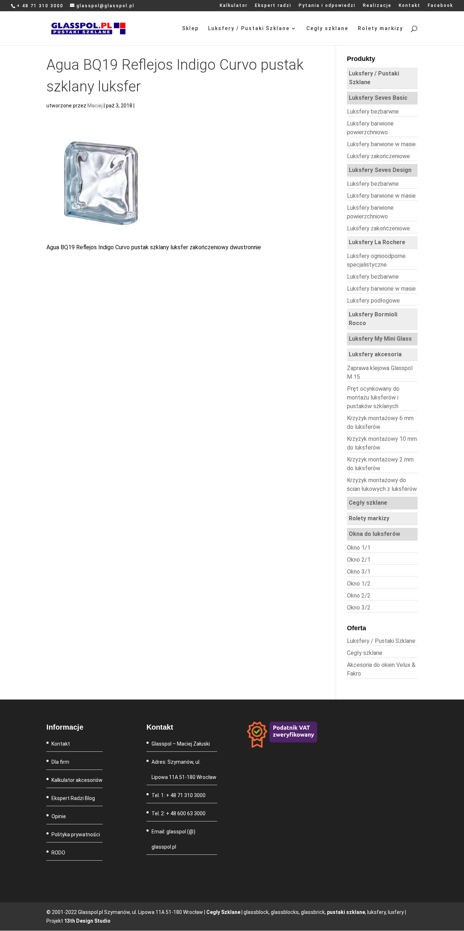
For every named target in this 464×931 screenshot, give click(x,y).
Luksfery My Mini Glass (380, 338)
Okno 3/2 (358, 607)
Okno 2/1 (358, 559)
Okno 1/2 (358, 583)
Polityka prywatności (75, 834)
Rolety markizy (380, 28)
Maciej (95, 105)
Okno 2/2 (358, 595)
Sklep (190, 28)
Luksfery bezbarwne (373, 111)
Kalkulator (234, 5)
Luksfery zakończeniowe (378, 156)
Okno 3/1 (358, 571)
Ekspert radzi (273, 5)
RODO (58, 853)
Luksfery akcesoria (375, 354)
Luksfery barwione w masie (381, 144)
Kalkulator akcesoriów (77, 780)
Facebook (440, 5)
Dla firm (60, 762)
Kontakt (409, 5)
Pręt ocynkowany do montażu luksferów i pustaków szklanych (373, 397)
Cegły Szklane (223, 912)
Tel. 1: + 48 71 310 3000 (179, 795)
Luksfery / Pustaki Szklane (249, 28)
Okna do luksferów (374, 533)
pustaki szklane (346, 912)
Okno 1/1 (358, 547)
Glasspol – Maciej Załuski (181, 744)
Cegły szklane (327, 28)
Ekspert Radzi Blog (73, 798)
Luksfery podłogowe (373, 300)
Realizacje (377, 5)
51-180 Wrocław (197, 777)
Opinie (58, 816)
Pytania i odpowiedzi (327, 5)
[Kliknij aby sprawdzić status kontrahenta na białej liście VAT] (282, 746)
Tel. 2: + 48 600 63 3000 (179, 813)
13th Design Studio (87, 921)
